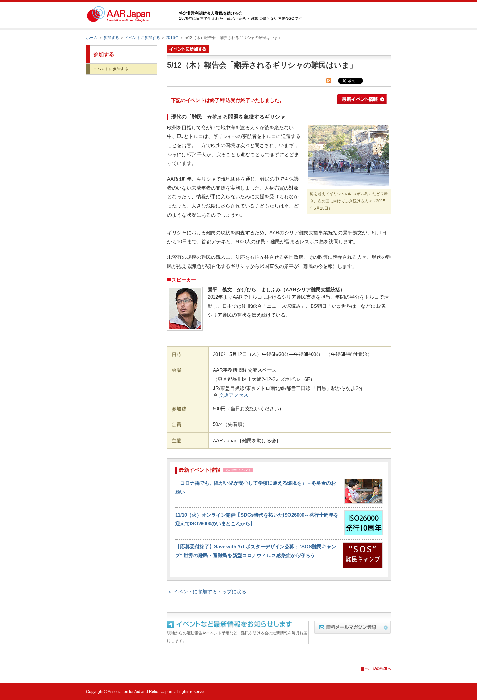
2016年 (172, 37)
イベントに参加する (142, 37)
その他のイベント (238, 470)
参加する (111, 37)
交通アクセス (233, 395)
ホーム (92, 37)
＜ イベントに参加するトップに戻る (206, 591)
